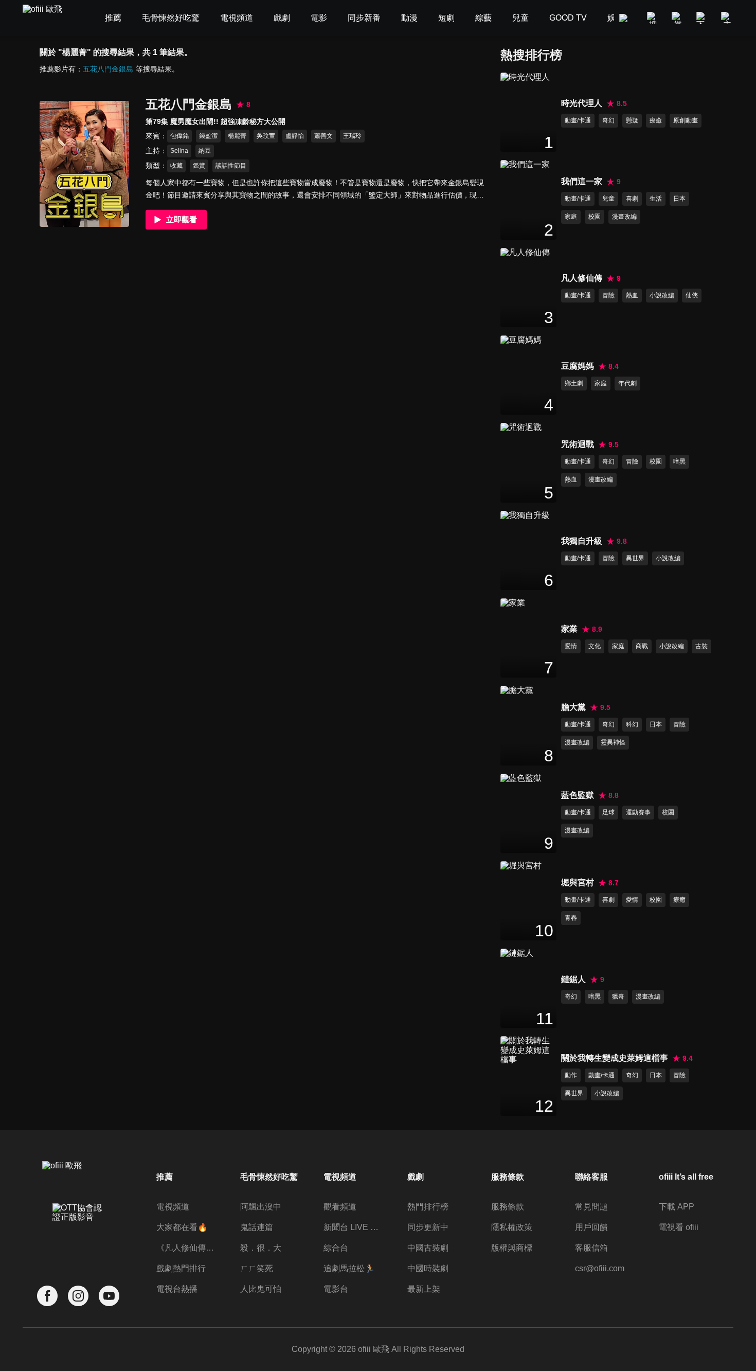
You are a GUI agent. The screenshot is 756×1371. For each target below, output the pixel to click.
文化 (594, 646)
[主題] (727, 18)
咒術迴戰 (577, 444)
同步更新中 (427, 1227)
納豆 (205, 150)
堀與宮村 (577, 882)
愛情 (571, 646)
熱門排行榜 (427, 1206)
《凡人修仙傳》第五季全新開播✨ (186, 1247)
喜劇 (632, 198)
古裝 (701, 646)
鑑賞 (199, 165)
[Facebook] (47, 1296)
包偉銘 (179, 135)
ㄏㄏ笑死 (256, 1268)
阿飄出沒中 (260, 1206)
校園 (594, 216)
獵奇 (618, 996)
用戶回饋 (591, 1227)
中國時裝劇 (427, 1268)
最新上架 (423, 1289)
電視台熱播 (176, 1289)
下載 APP (676, 1206)
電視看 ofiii (678, 1227)
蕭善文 (323, 135)
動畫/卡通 (578, 120)
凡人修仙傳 (581, 278)
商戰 (642, 646)
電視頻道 (172, 1206)
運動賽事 (638, 812)
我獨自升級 (581, 541)
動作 (571, 1075)
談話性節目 (230, 165)
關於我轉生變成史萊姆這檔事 (614, 1058)
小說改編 (662, 295)
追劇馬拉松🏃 (349, 1268)
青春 (571, 917)
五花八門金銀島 (108, 69)
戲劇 (415, 1176)
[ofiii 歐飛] (48, 18)
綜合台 (335, 1247)
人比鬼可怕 (260, 1289)
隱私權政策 (511, 1227)
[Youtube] (109, 1296)
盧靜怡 (294, 135)
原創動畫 (685, 120)
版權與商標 (511, 1247)
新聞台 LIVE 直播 (353, 1227)
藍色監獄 (577, 795)
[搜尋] (653, 18)
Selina (179, 150)
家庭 (571, 216)
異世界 (635, 558)
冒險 (608, 295)
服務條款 (507, 1206)
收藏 (176, 165)
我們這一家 (581, 181)
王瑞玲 (352, 135)
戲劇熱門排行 (181, 1268)
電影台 (335, 1289)
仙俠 (692, 295)
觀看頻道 (339, 1206)
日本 (679, 198)
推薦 (164, 1176)
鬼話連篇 (256, 1227)
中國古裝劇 (427, 1247)
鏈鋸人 (573, 979)
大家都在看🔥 (182, 1227)
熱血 (632, 295)
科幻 (632, 724)
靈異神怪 (613, 742)
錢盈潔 (208, 135)
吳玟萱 (266, 135)
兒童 (608, 198)
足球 (608, 812)
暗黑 (679, 461)
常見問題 (591, 1206)
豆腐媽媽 (577, 366)
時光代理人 (581, 103)
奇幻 (608, 120)
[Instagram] (78, 1296)
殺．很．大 (260, 1247)
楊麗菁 (237, 135)
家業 (569, 629)
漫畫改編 (624, 216)
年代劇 (627, 383)
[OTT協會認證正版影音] (78, 1235)
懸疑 (632, 120)
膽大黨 (573, 707)
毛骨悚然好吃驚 (269, 1176)
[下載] (702, 18)
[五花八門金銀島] (84, 164)
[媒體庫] (678, 18)
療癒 (656, 120)
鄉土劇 (574, 383)
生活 (656, 198)
